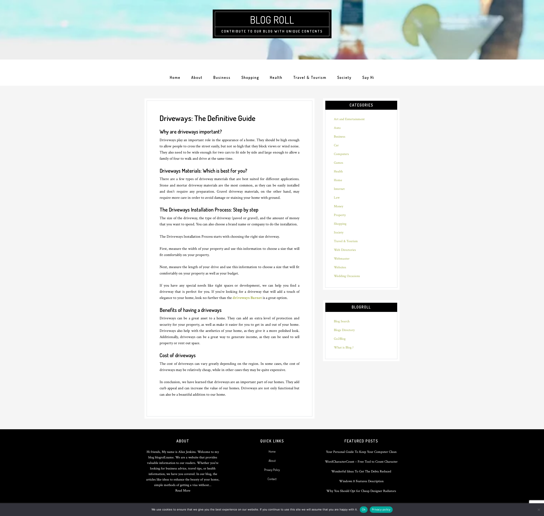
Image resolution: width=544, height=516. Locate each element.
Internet (339, 189)
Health (338, 171)
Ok (364, 509)
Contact (272, 479)
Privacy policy (381, 509)
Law (337, 197)
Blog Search (342, 321)
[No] (539, 509)
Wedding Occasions (347, 276)
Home (338, 180)
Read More (182, 490)
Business (339, 136)
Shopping (340, 224)
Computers (341, 154)
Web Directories (345, 250)
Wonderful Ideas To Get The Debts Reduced (361, 471)
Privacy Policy (272, 470)
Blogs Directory (344, 330)
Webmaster (342, 258)
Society (338, 232)
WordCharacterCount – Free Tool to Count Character (361, 461)
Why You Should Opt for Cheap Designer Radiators (361, 491)
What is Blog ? (344, 347)
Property (340, 215)
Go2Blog (340, 339)
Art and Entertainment (349, 119)
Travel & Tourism (346, 241)
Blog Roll (272, 19)
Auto (337, 128)
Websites (340, 267)
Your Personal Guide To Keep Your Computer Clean (361, 452)
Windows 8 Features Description (361, 481)
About (272, 460)
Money (338, 206)
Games (338, 163)
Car (336, 145)
